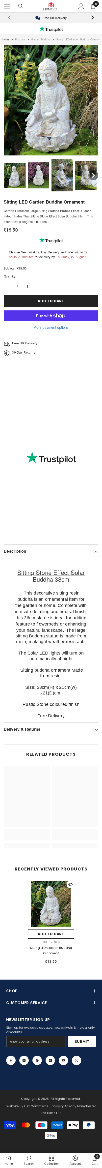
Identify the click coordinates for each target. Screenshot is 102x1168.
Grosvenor (51, 942)
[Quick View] (70, 884)
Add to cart (51, 301)
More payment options (51, 327)
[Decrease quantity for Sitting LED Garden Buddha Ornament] (7, 286)
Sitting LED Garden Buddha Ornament (51, 950)
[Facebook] (11, 1060)
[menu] (7, 6)
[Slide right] (92, 18)
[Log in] (81, 6)
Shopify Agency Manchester (74, 1106)
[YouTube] (63, 1060)
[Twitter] (76, 1060)
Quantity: (10, 276)
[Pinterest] (37, 1060)
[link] (51, 17)
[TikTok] (50, 1060)
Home (5, 39)
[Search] (21, 6)
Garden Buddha (41, 39)
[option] (51, 924)
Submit (82, 1041)
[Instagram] (24, 1060)
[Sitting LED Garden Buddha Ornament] (51, 904)
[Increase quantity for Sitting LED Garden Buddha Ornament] (27, 286)
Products (20, 39)
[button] (15, 175)
